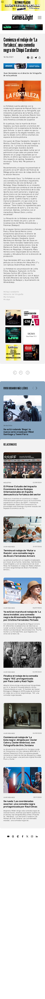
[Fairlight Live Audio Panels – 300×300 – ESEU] (13, 335)
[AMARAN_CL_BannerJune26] (22, 66)
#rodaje (6, 300)
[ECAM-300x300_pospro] (13, 352)
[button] (36, 388)
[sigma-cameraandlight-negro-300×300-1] (31, 335)
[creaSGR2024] (31, 317)
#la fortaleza (9, 297)
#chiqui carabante (11, 292)
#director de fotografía (13, 294)
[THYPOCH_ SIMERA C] (13, 317)
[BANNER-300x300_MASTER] (31, 352)
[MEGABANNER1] (22, 5)
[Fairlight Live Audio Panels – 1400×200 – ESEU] (22, 27)
